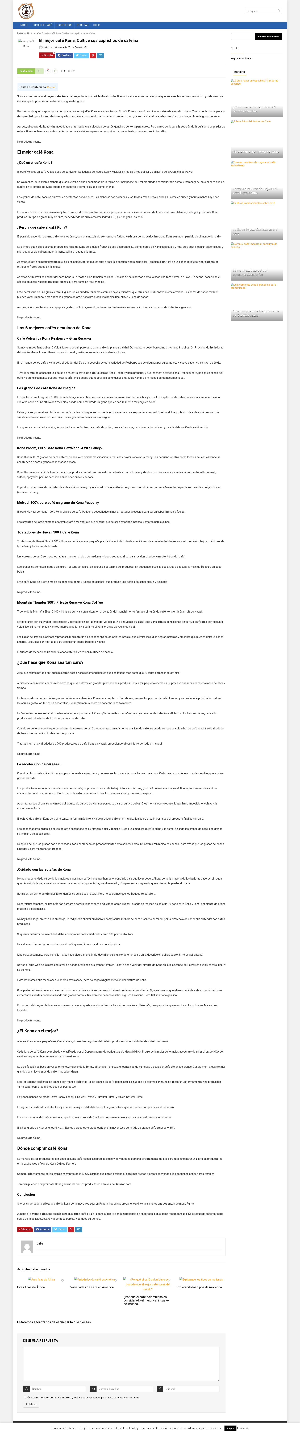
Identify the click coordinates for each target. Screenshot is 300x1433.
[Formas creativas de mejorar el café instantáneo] (257, 162)
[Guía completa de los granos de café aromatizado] (257, 284)
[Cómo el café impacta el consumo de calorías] (257, 243)
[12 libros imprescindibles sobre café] (253, 203)
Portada (21, 33)
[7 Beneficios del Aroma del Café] (251, 121)
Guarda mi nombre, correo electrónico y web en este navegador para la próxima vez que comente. (83, 1397)
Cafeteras (64, 25)
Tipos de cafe (33, 33)
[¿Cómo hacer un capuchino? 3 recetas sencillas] (257, 80)
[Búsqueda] (279, 11)
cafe (46, 47)
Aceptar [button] (230, 1428)
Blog (96, 25)
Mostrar (51, 87)
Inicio (23, 25)
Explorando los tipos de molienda (199, 1287)
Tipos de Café (42, 25)
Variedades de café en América (92, 1287)
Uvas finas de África (31, 1287)
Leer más (242, 1428)
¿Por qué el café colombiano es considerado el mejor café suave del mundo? (146, 1300)
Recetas (83, 25)
